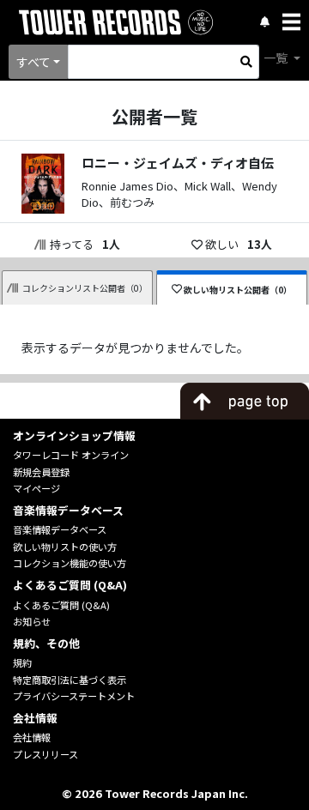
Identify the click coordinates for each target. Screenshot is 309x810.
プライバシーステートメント (74, 696)
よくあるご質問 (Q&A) (61, 605)
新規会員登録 (41, 472)
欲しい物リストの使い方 (65, 546)
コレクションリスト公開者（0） (85, 287)
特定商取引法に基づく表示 (69, 679)
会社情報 (32, 737)
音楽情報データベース (59, 529)
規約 (22, 662)
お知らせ (32, 621)
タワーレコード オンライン (71, 455)
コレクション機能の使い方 (69, 563)
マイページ (36, 488)
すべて (33, 61)
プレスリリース (45, 754)
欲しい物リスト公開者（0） (238, 289)
